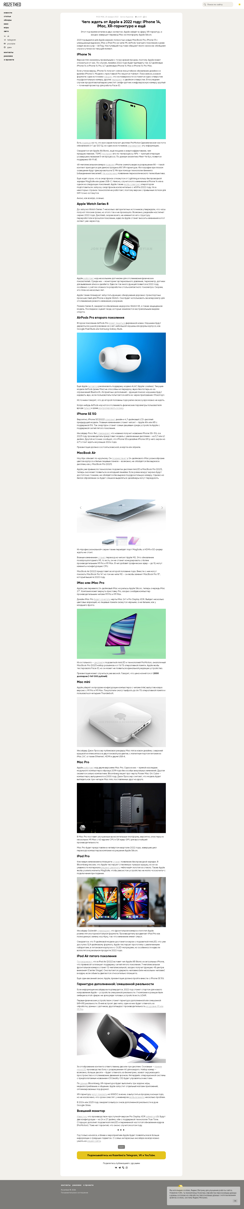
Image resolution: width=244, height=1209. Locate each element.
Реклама (8, 56)
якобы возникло (136, 1097)
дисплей (98, 662)
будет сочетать (102, 599)
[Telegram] (119, 1167)
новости (8, 12)
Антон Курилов (126, 17)
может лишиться (117, 323)
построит (107, 153)
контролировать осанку (110, 408)
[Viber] (123, 1167)
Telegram (131, 1155)
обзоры (8, 20)
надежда (86, 142)
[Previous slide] (80, 507)
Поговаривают (84, 961)
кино (6, 24)
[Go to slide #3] (134, 541)
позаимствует (119, 458)
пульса (87, 408)
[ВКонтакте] (116, 1167)
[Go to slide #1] (108, 541)
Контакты (8, 52)
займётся (150, 1116)
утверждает (103, 433)
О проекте (9, 59)
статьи (7, 16)
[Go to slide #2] (121, 541)
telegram (11, 40)
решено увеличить (110, 867)
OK (235, 1201)
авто (6, 31)
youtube (11, 43)
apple (121, 1147)
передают (117, 79)
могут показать (99, 1094)
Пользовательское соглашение (74, 1193)
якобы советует (132, 184)
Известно (82, 1116)
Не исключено (109, 173)
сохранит (110, 419)
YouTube (150, 1155)
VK (140, 1155)
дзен (9, 47)
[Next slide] (162, 507)
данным (84, 1083)
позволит (110, 164)
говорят (108, 76)
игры (6, 27)
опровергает (134, 145)
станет (101, 557)
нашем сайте (94, 1141)
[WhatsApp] (126, 1167)
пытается (93, 386)
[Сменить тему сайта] (239, 4)
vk (8, 36)
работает (88, 278)
